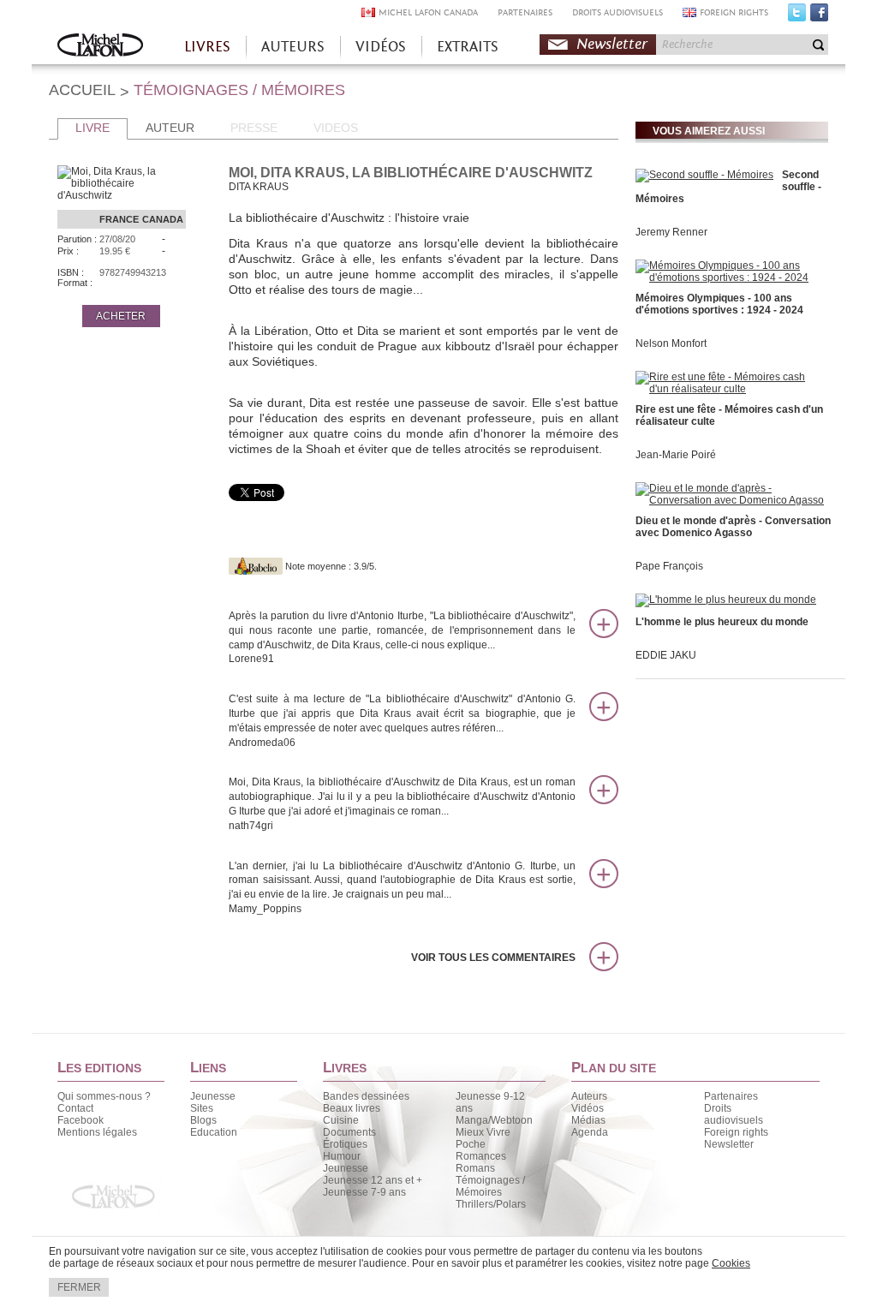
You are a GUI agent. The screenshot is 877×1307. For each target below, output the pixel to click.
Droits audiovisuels (733, 1114)
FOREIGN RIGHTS (734, 12)
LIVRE (92, 127)
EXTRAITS (467, 47)
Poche (471, 1144)
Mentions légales (97, 1132)
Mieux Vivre (483, 1132)
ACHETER (121, 316)
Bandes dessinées (366, 1096)
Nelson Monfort (671, 343)
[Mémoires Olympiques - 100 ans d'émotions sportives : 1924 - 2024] (729, 277)
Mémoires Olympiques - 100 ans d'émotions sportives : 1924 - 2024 (719, 304)
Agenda (589, 1132)
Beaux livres (351, 1108)
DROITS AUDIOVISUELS (617, 12)
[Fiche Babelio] (256, 566)
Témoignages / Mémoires (490, 1186)
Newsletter (611, 44)
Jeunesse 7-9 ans (364, 1192)
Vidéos (587, 1108)
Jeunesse (213, 1096)
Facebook (819, 16)
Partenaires (731, 1096)
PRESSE (253, 127)
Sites (201, 1108)
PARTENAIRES (525, 12)
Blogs (203, 1120)
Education (213, 1132)
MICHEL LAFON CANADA (428, 12)
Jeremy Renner (671, 232)
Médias (588, 1120)
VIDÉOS (380, 47)
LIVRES (207, 47)
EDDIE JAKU (665, 655)
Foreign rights (736, 1132)
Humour (342, 1156)
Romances (481, 1156)
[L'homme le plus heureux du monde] (725, 600)
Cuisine (341, 1120)
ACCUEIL (82, 89)
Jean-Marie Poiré (675, 455)
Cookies (731, 1263)
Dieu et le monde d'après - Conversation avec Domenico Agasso (733, 527)
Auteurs (589, 1096)
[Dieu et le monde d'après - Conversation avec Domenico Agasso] (729, 500)
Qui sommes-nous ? (104, 1096)
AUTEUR (170, 127)
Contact (75, 1108)
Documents (349, 1132)
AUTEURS (293, 47)
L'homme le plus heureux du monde (721, 622)
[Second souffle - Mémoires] (704, 175)
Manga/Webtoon (494, 1120)
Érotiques (345, 1144)
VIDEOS (335, 127)
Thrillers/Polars (491, 1204)
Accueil (100, 46)
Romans (475, 1168)
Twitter (797, 16)
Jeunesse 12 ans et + (372, 1180)
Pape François (669, 566)
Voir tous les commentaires (493, 958)
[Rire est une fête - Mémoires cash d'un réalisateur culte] (729, 389)
